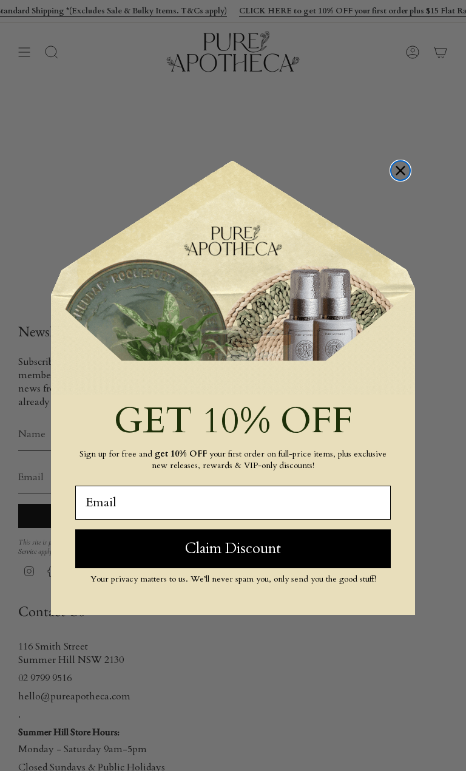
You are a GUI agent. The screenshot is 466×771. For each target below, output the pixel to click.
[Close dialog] (400, 170)
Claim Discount (233, 548)
